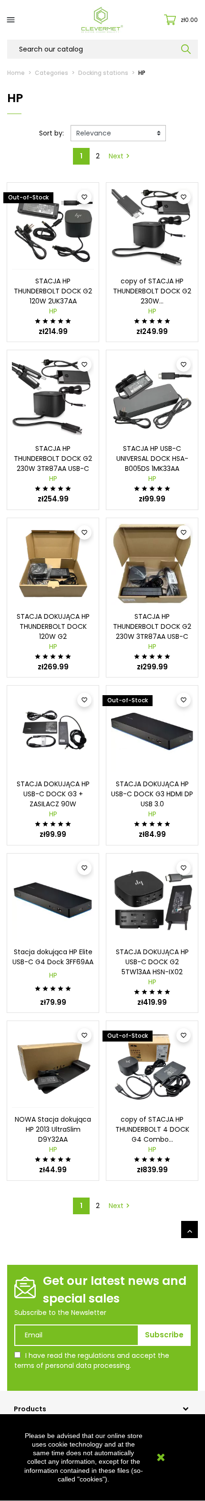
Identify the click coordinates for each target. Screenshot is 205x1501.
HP (53, 311)
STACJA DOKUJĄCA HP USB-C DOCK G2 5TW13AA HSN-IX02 (152, 962)
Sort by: (51, 133)
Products (30, 1409)
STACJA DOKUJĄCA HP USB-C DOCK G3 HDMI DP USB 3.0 (152, 794)
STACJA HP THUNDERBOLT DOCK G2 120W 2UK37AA (53, 291)
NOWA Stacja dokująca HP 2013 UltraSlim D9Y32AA (53, 1129)
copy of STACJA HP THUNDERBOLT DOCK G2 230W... (152, 291)
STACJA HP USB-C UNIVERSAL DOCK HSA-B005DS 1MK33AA (152, 458)
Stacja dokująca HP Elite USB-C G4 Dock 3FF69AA (52, 957)
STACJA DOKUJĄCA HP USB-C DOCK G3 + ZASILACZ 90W (53, 794)
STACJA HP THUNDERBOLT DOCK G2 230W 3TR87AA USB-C (53, 458)
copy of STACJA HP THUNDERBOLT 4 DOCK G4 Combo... (152, 1129)
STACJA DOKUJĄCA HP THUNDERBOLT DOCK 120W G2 (53, 626)
